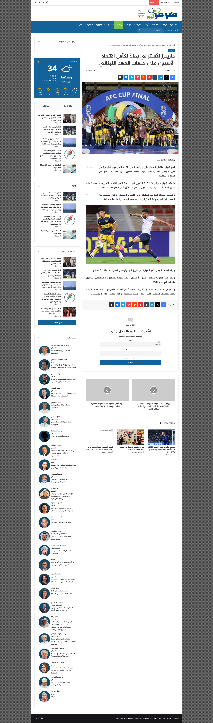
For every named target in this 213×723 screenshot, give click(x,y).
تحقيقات (138, 24)
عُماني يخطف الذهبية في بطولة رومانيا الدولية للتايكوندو (132, 448)
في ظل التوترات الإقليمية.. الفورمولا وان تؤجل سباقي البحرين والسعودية (63, 453)
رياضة (119, 24)
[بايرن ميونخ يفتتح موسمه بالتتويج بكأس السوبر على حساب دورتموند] (69, 312)
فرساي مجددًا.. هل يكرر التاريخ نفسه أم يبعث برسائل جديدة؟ (63, 394)
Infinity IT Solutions (158, 718)
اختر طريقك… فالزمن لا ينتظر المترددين (61, 552)
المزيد (80, 24)
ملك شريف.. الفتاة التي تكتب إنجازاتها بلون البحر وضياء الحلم (61, 509)
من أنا (53, 696)
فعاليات (89, 24)
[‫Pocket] (137, 77)
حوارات (128, 24)
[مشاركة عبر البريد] (120, 77)
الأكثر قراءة (68, 106)
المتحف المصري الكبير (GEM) (61, 522)
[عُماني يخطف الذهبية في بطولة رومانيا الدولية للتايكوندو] (130, 437)
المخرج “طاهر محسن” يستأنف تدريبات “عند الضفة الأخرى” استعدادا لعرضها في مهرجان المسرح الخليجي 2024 (61, 626)
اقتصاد (155, 24)
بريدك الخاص (130, 349)
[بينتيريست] (149, 77)
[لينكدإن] (160, 77)
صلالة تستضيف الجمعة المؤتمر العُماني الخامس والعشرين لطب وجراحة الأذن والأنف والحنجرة (50, 154)
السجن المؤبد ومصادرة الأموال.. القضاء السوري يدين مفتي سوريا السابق (49, 118)
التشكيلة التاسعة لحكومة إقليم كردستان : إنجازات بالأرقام (62, 609)
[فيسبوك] (172, 77)
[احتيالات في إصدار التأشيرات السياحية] (69, 168)
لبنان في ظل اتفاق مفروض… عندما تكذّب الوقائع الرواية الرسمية (63, 380)
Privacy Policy (172, 718)
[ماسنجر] (126, 77)
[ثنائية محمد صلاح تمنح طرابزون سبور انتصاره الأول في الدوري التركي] (69, 130)
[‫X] (166, 77)
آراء (147, 24)
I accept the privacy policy (130, 358)
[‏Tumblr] (154, 77)
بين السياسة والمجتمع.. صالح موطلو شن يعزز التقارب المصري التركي (63, 466)
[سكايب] (131, 77)
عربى (163, 45)
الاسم (130, 340)
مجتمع (111, 24)
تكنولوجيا (100, 24)
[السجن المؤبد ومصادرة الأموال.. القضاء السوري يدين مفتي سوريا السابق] (69, 118)
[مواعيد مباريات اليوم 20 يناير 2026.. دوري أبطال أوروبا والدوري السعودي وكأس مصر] (161, 437)
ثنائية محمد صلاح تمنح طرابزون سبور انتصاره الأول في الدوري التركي (51, 130)
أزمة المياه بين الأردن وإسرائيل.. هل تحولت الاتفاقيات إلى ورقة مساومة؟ (63, 366)
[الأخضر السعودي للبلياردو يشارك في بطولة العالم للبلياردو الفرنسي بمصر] (99, 437)
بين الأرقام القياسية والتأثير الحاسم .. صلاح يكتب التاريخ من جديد (63, 563)
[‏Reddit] (143, 77)
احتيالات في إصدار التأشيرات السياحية (50, 166)
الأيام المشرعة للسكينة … (60, 436)
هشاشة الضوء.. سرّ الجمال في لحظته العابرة (61, 538)
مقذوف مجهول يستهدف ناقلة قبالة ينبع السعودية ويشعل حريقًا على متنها (51, 141)
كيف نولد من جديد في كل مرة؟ (62, 593)
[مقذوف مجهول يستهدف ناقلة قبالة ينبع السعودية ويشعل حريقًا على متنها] (69, 142)
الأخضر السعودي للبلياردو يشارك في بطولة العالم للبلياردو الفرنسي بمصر (99, 448)
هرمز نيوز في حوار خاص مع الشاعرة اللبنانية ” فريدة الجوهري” (63, 655)
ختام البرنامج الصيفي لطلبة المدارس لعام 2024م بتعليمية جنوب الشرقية (63, 642)
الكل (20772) (57, 322)
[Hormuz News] (157, 13)
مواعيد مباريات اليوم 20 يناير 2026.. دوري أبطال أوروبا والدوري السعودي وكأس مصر (161, 449)
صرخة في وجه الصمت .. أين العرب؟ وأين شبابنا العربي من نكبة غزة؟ (63, 580)
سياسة (164, 24)
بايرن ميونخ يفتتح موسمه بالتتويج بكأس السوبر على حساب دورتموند (51, 311)
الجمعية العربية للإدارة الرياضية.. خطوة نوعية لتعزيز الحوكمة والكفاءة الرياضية (62, 496)
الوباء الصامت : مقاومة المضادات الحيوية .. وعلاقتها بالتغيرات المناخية (61, 670)
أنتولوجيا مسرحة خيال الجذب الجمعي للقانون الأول (61, 683)
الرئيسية (173, 24)
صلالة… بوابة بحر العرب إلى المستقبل (60, 406)
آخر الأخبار (45, 106)
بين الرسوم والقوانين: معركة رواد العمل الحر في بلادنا (62, 480)
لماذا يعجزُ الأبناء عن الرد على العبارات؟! (61, 423)
